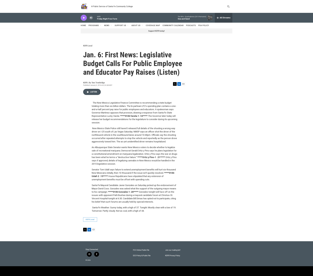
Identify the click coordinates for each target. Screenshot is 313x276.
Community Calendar (173, 25)
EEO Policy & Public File (142, 256)
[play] (84, 17)
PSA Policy (203, 25)
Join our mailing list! (172, 250)
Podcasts (191, 25)
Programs (94, 25)
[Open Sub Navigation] (101, 25)
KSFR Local (87, 45)
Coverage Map (153, 25)
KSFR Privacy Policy (172, 256)
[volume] (91, 18)
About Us (135, 25)
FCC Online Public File (141, 250)
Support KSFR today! (156, 31)
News (106, 25)
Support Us (120, 25)
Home (83, 25)
